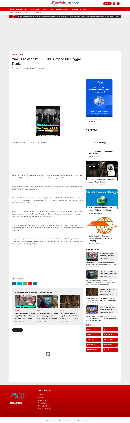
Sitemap (107, 3)
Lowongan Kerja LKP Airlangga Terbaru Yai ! (101, 152)
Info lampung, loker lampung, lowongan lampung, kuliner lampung (70, 420)
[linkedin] (35, 283)
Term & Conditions (44, 406)
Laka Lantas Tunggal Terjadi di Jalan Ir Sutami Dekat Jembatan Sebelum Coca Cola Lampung (84, 16)
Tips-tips (86, 9)
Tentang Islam (47, 9)
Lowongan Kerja (61, 9)
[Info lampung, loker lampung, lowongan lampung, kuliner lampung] (65, 6)
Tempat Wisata (76, 9)
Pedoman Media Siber (45, 409)
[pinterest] (30, 283)
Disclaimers (42, 400)
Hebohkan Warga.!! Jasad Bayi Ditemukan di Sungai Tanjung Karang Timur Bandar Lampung (25, 315)
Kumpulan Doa (108, 334)
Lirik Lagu (90, 339)
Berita (21, 54)
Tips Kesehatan (34, 9)
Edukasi (89, 334)
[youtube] (17, 4)
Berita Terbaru (21, 9)
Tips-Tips (106, 349)
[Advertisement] (65, 34)
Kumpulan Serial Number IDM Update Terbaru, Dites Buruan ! (100, 209)
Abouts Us (41, 394)
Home (12, 9)
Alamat (89, 329)
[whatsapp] (25, 283)
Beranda (14, 54)
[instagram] (15, 4)
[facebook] (9, 4)
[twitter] (12, 4)
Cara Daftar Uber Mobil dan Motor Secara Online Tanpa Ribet (102, 181)
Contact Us (41, 397)
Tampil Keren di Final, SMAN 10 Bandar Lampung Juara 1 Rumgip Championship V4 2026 (107, 308)
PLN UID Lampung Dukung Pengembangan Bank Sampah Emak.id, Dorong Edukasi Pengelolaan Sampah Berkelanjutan (33, 16)
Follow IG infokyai (36, 13)
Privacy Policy (42, 403)
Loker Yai (26, 13)
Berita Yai (18, 13)
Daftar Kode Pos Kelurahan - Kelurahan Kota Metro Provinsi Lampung (100, 238)
